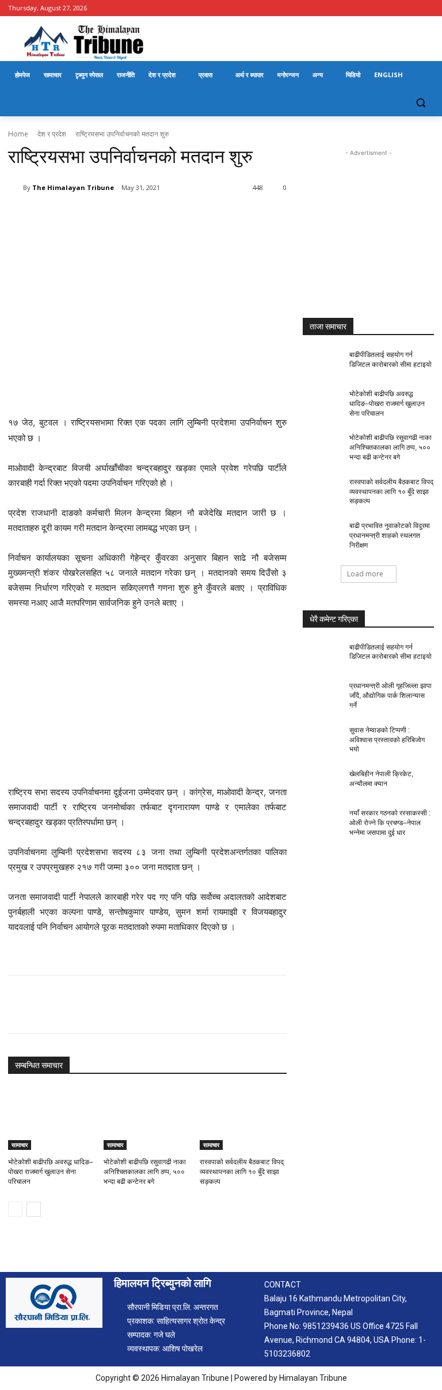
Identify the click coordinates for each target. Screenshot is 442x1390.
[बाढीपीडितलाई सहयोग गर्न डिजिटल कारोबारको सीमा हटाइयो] (322, 364)
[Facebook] (427, 8)
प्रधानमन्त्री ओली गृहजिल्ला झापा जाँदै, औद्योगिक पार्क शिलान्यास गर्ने (390, 695)
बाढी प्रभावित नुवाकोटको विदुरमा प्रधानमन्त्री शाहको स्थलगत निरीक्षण (389, 535)
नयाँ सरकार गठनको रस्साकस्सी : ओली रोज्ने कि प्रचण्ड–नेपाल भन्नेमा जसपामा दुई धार (389, 823)
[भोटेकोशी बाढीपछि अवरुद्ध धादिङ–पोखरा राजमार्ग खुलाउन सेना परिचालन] (51, 1119)
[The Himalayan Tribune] (15, 187)
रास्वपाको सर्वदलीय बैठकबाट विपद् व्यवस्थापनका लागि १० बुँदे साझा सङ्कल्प (242, 1172)
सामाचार (20, 1145)
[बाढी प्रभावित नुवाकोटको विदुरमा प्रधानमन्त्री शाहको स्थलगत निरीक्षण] (322, 535)
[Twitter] (117, 217)
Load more (365, 574)
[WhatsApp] (170, 217)
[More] (197, 217)
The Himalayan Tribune (73, 187)
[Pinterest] (143, 217)
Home (18, 134)
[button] (420, 102)
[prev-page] (15, 1209)
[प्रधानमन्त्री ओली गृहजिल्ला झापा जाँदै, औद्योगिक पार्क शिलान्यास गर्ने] (322, 695)
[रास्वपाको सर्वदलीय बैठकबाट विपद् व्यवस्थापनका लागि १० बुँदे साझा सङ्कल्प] (243, 1119)
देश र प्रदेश (51, 134)
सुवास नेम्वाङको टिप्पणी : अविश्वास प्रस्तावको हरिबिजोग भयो (387, 740)
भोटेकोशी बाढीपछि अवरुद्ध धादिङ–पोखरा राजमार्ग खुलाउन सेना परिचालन (50, 1172)
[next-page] (33, 1209)
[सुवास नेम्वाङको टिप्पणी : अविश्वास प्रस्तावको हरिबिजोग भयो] (322, 739)
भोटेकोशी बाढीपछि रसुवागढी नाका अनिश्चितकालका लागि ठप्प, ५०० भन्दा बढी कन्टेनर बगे (145, 1172)
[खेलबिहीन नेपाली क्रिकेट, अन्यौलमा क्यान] (322, 783)
